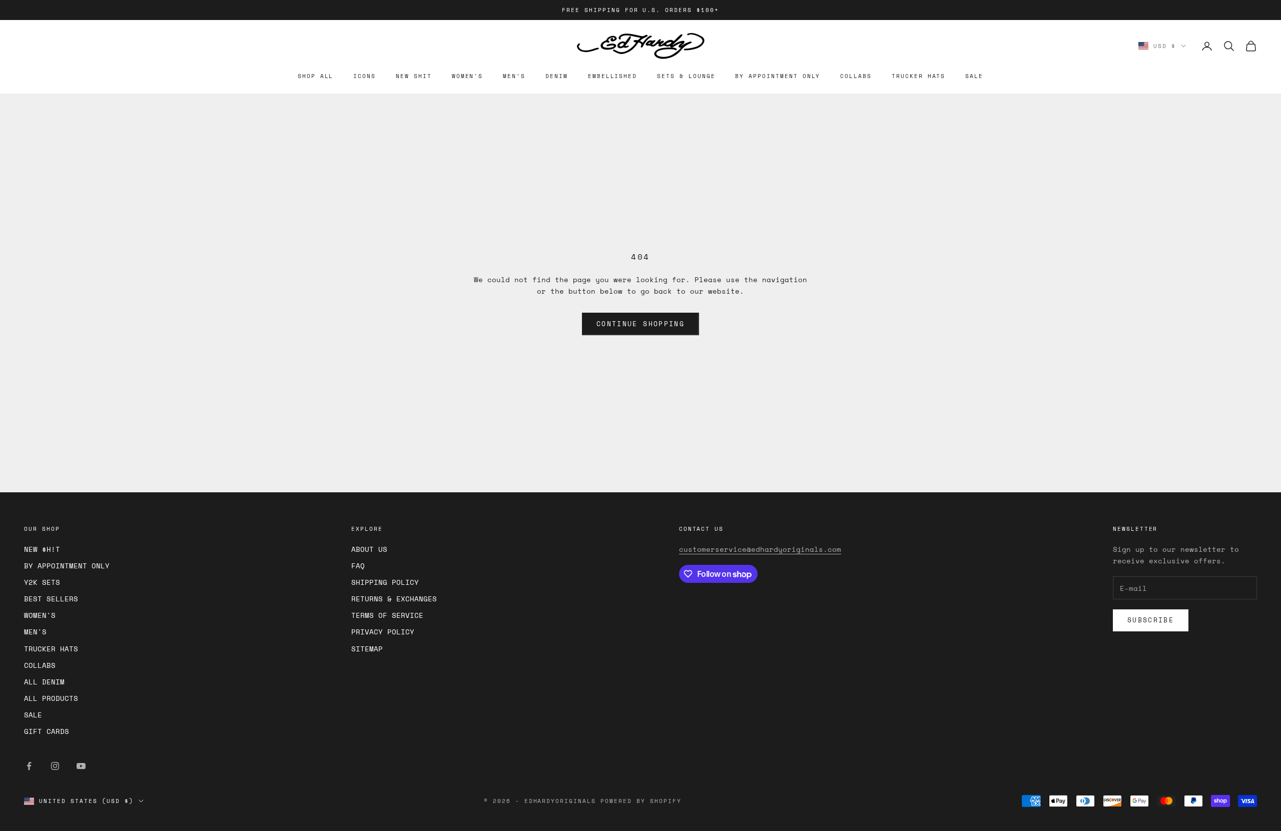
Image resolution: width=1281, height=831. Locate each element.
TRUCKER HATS (918, 76)
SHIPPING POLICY (385, 582)
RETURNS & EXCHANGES (394, 598)
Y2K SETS (42, 582)
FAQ (358, 565)
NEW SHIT (414, 76)
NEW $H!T (42, 549)
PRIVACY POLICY (382, 631)
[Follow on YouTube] (81, 766)
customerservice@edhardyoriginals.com (760, 549)
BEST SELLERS (51, 598)
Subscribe (1150, 620)
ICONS (364, 76)
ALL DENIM (44, 681)
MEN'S (514, 76)
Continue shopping (640, 324)
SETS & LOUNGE (686, 76)
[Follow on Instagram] (55, 766)
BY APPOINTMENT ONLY (777, 76)
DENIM (556, 76)
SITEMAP (367, 648)
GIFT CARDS (46, 731)
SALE (974, 76)
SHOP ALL (316, 76)
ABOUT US (369, 549)
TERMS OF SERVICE (387, 615)
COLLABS (856, 76)
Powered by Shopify (641, 801)
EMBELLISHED (612, 76)
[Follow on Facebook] (29, 766)
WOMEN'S (467, 76)
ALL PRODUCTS (51, 698)
